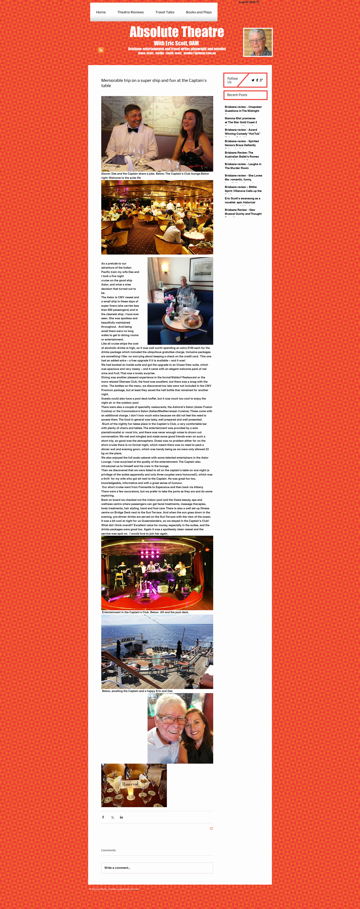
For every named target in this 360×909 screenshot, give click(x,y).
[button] (131, 12)
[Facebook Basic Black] (257, 80)
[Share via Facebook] (103, 817)
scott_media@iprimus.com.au (195, 53)
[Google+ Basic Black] (261, 80)
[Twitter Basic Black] (253, 80)
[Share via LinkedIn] (121, 817)
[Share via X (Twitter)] (112, 817)
